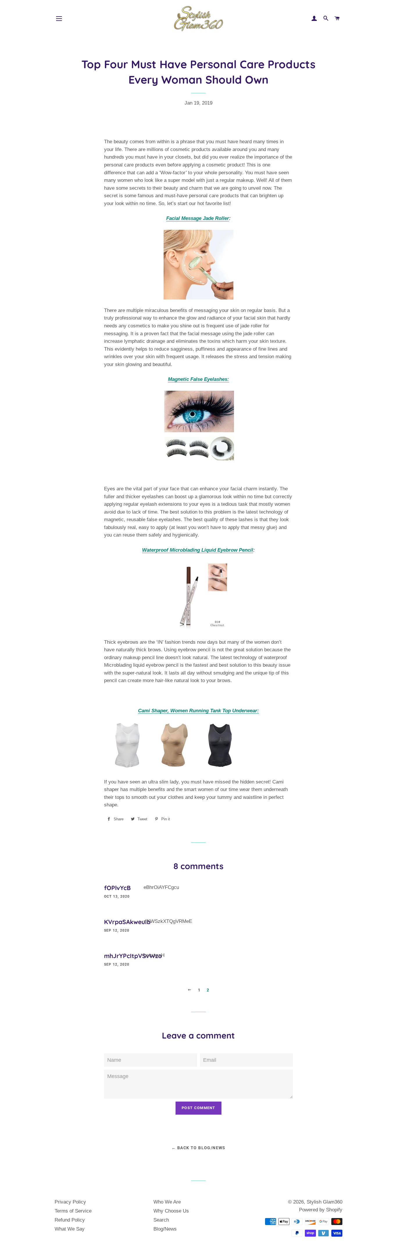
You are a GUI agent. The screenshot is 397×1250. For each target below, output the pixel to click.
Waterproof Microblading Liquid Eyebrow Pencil (197, 550)
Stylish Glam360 (324, 1202)
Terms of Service (73, 1211)
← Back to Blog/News (198, 1147)
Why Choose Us (171, 1211)
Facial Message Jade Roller (197, 218)
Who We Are (167, 1202)
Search (161, 1220)
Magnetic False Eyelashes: (198, 379)
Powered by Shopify (320, 1210)
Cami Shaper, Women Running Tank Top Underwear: (198, 710)
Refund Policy (70, 1220)
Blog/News (165, 1229)
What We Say (70, 1229)
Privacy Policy (70, 1202)
